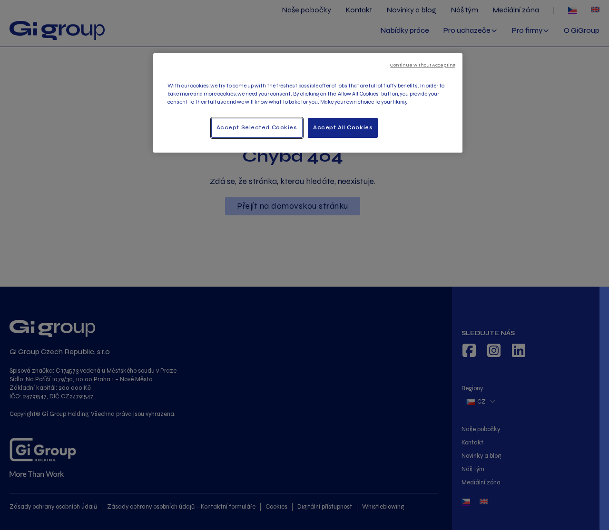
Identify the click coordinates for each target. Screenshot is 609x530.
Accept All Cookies (343, 127)
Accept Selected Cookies (256, 127)
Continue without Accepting (422, 65)
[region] (307, 103)
